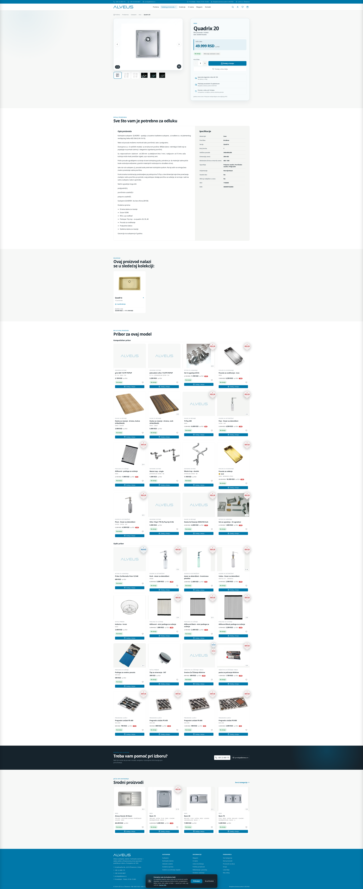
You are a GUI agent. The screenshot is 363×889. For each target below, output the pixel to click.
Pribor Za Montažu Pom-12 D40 (126, 576)
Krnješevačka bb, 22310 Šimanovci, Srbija (128, 867)
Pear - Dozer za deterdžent (228, 421)
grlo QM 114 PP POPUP (123, 373)
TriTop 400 (188, 421)
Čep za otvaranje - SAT (158, 672)
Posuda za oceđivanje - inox (229, 373)
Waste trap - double (191, 471)
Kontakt (208, 7)
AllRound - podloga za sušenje (126, 471)
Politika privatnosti (199, 867)
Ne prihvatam (209, 881)
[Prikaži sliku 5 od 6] (153, 75)
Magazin (199, 7)
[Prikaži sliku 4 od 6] (144, 75)
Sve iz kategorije (241, 782)
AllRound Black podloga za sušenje (232, 624)
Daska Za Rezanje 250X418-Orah (196, 522)
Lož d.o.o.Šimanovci (244, 2)
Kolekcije (182, 7)
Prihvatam (196, 881)
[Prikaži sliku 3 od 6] (135, 75)
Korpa (225, 867)
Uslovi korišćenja (198, 864)
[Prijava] (238, 7)
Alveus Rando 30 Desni (123, 816)
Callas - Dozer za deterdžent (229, 576)
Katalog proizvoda (168, 7)
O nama (191, 7)
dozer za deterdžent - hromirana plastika (196, 577)
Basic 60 (187, 816)
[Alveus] (123, 7)
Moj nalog (226, 873)
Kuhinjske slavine (167, 861)
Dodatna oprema (167, 867)
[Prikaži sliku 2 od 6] (126, 75)
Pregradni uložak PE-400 (124, 720)
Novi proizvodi (227, 861)
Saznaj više (162, 885)
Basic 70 (222, 816)
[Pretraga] (233, 7)
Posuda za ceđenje (225, 471)
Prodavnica (125, 14)
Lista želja (226, 870)
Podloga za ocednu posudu (125, 672)
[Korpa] (247, 7)
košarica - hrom (121, 624)
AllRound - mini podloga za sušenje (163, 624)
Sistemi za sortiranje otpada (171, 870)
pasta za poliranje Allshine (229, 672)
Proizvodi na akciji (229, 864)
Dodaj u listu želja (221, 69)
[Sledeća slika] (179, 44)
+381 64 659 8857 (135, 2)
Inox (140, 14)
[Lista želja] (242, 7)
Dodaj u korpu (228, 63)
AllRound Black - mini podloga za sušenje (196, 625)
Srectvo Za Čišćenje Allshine (194, 672)
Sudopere (133, 14)
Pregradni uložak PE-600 (193, 720)
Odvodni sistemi (167, 864)
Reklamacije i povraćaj (200, 870)
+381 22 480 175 (120, 2)
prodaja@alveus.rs (150, 2)
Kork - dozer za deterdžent (159, 576)
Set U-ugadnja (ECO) (191, 373)
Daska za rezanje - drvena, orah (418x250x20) (161, 422)
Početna (156, 7)
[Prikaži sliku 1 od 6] (118, 75)
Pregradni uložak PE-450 (159, 720)
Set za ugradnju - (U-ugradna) (230, 522)
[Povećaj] (205, 63)
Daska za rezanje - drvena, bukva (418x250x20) (127, 422)
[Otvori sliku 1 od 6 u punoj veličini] (148, 44)
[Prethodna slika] (117, 44)
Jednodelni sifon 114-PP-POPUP (161, 373)
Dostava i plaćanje (198, 873)
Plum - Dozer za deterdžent (125, 522)
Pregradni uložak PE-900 (228, 720)
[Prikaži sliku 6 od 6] (162, 75)
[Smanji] (196, 63)
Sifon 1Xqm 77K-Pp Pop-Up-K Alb (162, 522)
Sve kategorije (227, 858)
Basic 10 (153, 816)
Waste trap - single (157, 471)
